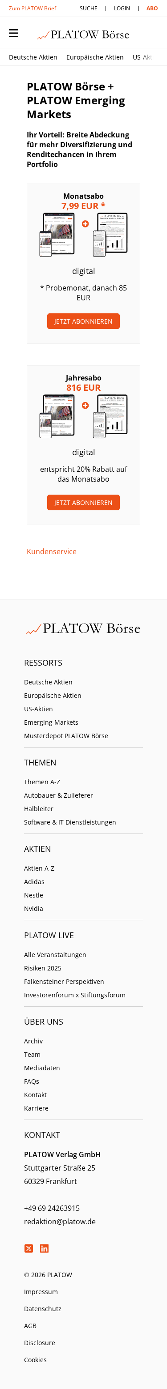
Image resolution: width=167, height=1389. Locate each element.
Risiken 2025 (42, 968)
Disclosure (39, 1342)
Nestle (33, 895)
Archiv (33, 1041)
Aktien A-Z (39, 868)
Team (32, 1054)
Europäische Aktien (95, 57)
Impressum (41, 1291)
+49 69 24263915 (52, 1208)
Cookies (35, 1359)
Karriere (36, 1108)
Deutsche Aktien (33, 57)
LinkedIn (44, 1248)
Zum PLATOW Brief (32, 8)
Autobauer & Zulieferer (58, 795)
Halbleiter (38, 808)
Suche (89, 8)
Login (122, 8)
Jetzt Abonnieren (83, 321)
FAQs (31, 1081)
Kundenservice (52, 551)
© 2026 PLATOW (48, 1274)
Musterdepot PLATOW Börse (66, 735)
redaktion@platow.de (60, 1222)
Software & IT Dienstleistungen (70, 822)
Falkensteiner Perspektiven (64, 981)
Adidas (34, 881)
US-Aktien (147, 57)
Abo (152, 8)
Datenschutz (42, 1308)
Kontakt (35, 1094)
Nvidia (33, 908)
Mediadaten (42, 1068)
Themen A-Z (42, 782)
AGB (30, 1325)
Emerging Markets (51, 722)
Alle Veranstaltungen (55, 954)
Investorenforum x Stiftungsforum (75, 995)
